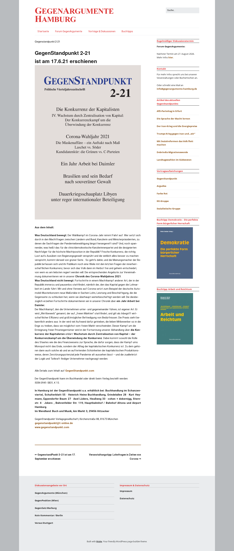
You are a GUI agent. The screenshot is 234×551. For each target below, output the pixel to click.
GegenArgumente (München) (51, 492)
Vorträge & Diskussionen (101, 31)
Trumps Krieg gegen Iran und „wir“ (176, 133)
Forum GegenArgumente (68, 31)
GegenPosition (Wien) (47, 500)
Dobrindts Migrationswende (172, 152)
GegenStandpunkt (167, 178)
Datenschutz (127, 498)
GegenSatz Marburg (46, 508)
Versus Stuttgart (44, 522)
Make (99, 541)
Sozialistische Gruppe (168, 208)
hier (170, 57)
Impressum (126, 491)
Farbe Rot (162, 193)
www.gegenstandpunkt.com (52, 427)
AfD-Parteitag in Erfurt (169, 111)
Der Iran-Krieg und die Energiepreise (177, 126)
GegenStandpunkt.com (79, 370)
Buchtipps (127, 31)
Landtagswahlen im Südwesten (174, 159)
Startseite (43, 31)
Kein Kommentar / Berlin (49, 515)
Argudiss (161, 185)
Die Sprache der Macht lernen (173, 118)
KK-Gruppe (163, 201)
